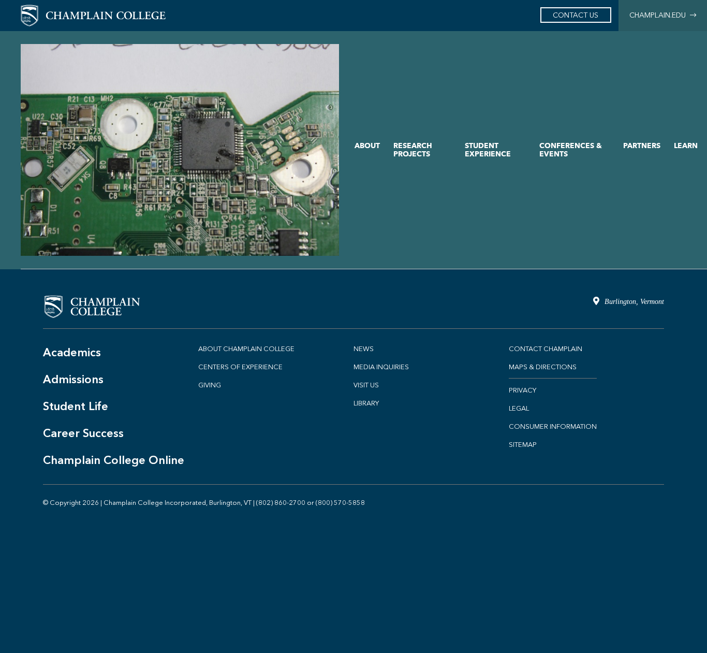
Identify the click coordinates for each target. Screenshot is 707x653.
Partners (641, 145)
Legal (519, 408)
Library (366, 403)
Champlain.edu (659, 15)
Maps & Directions (543, 367)
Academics (72, 352)
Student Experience (488, 149)
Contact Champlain (545, 349)
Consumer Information (553, 426)
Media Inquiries (381, 367)
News (364, 349)
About (367, 145)
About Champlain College (246, 349)
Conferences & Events (570, 149)
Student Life (75, 406)
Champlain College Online (113, 460)
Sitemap (523, 444)
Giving (209, 385)
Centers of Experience (240, 367)
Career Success (83, 433)
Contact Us (575, 15)
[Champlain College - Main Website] (93, 15)
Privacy (522, 390)
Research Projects (412, 149)
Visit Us (366, 385)
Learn (686, 145)
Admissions (73, 379)
